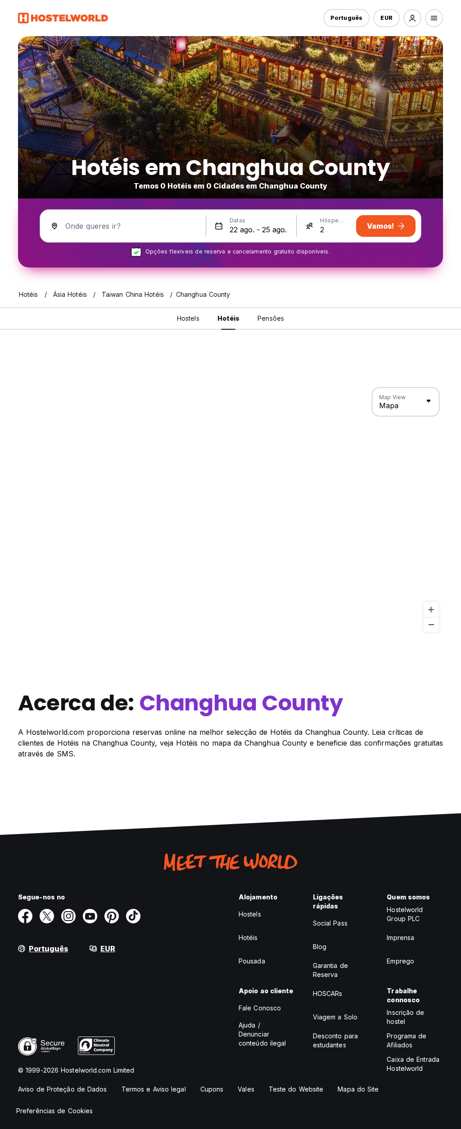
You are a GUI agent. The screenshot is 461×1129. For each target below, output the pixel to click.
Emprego (400, 961)
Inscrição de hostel (405, 1017)
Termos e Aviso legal (154, 1089)
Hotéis (248, 937)
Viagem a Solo (335, 1017)
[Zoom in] (431, 609)
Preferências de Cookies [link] (54, 1111)
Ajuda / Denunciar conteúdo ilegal (262, 1034)
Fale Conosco (260, 1008)
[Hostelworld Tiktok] (133, 916)
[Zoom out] (431, 624)
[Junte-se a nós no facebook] (25, 916)
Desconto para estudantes (335, 1040)
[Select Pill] (412, 18)
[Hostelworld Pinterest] (111, 916)
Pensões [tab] (271, 318)
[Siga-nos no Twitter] (47, 916)
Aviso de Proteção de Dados (62, 1089)
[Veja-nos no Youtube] (90, 916)
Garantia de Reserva (330, 970)
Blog (319, 946)
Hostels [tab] (188, 318)
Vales (246, 1089)
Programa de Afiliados (406, 1040)
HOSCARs (328, 993)
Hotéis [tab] (228, 318)
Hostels (250, 914)
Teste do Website (296, 1089)
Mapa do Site (358, 1089)
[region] (230, 510)
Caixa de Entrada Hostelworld (413, 1063)
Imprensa (400, 937)
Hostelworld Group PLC (405, 914)
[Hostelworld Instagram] (68, 916)
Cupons (212, 1089)
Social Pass (330, 923)
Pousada (252, 961)
